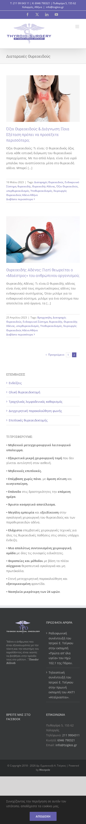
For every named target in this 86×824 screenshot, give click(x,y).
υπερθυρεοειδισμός (17, 191)
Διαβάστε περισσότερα (19, 199)
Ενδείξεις (15, 383)
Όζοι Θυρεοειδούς (67, 186)
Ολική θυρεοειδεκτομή (24, 392)
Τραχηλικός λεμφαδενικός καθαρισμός (35, 402)
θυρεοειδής (24, 186)
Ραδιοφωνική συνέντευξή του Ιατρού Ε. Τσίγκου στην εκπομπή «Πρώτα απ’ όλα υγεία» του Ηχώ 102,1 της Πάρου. (61, 648)
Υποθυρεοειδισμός (41, 191)
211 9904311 (71, 735)
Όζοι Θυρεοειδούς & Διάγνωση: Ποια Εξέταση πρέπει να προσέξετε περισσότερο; (37, 134)
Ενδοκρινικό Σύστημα (35, 321)
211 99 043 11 (21, 3)
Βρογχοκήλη (44, 317)
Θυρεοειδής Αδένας (43, 186)
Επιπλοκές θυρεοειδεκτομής (28, 420)
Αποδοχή (43, 816)
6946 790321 (42, 3)
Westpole (44, 770)
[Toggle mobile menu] (77, 26)
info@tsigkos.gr (55, 7)
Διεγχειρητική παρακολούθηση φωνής (35, 411)
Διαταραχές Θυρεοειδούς (48, 182)
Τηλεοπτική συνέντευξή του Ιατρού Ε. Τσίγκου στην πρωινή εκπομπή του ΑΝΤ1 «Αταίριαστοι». (62, 684)
